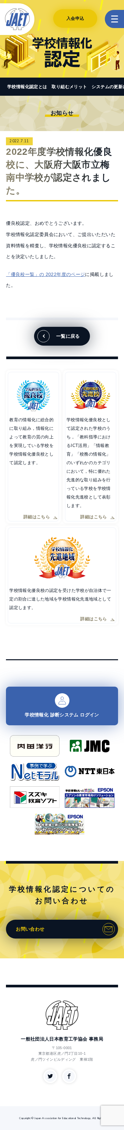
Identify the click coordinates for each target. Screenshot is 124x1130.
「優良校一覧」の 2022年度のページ (45, 274)
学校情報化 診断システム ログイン (62, 714)
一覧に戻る (68, 336)
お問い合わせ (30, 929)
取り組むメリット (69, 86)
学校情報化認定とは (27, 86)
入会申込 (75, 18)
